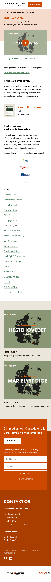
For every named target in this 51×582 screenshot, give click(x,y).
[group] (20, 573)
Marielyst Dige (10, 210)
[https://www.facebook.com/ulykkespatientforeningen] (5, 558)
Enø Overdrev (10, 241)
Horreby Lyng (10, 225)
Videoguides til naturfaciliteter (20, 12)
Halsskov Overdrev (13, 292)
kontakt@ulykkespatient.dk (16, 524)
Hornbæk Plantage (12, 261)
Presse (25, 550)
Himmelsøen (10, 194)
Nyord (7, 282)
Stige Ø (7, 215)
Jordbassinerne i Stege (15, 236)
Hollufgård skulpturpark (15, 256)
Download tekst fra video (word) (17, 72)
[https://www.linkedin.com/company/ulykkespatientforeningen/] (10, 558)
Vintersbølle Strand (13, 200)
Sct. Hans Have (11, 287)
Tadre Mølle (9, 272)
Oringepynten (10, 220)
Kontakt (35, 550)
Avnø (6, 266)
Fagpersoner (9, 553)
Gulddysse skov (11, 246)
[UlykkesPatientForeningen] (16, 4)
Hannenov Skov (11, 277)
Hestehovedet (10, 205)
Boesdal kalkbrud (12, 230)
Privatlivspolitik (25, 479)
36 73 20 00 (10, 540)
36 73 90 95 (10, 521)
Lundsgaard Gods (12, 251)
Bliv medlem (35, 4)
